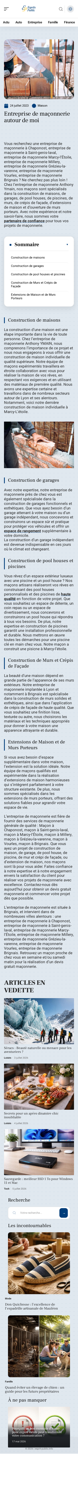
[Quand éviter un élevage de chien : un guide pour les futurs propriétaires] (39, 1346)
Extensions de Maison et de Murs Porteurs (33, 296)
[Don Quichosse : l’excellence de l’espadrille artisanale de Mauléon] (39, 1263)
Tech (6, 1189)
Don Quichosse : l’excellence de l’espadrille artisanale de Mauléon (31, 1306)
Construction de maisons (28, 257)
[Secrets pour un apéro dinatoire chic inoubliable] (39, 1087)
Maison (42, 105)
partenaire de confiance (24, 221)
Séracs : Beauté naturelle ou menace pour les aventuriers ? (38, 1050)
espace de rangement (22, 531)
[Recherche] (61, 9)
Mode (8, 1298)
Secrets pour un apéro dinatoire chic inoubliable (31, 1115)
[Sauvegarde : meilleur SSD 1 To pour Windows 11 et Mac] (39, 1152)
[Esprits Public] (29, 9)
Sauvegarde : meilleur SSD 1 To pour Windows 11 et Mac (38, 1181)
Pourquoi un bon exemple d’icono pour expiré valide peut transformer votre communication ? (37, 1432)
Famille (9, 1381)
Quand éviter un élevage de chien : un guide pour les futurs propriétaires (34, 1389)
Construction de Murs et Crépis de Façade (34, 284)
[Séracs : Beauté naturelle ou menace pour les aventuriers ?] (39, 1021)
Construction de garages (27, 266)
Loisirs (7, 1058)
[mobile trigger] (7, 9)
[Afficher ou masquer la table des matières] (54, 244)
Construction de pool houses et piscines (38, 274)
